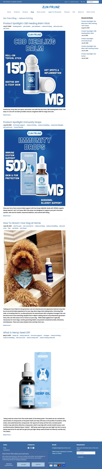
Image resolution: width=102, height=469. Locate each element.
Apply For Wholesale (54, 12)
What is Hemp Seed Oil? (16, 332)
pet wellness (36, 26)
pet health (26, 26)
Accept (23, 464)
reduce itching (47, 26)
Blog (32, 12)
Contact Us (6, 450)
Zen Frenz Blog (9, 18)
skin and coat (57, 26)
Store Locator (41, 12)
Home (9, 12)
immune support (36, 335)
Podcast (67, 12)
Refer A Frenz (91, 12)
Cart (84, 2)
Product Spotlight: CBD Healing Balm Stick (26, 23)
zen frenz (6, 28)
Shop (4, 448)
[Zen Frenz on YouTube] (33, 448)
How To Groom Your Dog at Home (22, 223)
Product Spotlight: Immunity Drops (22, 122)
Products (17, 12)
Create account (74, 2)
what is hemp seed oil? (47, 338)
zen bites (15, 228)
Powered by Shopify (59, 463)
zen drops (23, 228)
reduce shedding (43, 125)
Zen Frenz (50, 463)
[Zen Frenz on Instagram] (31, 448)
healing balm (17, 26)
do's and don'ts (28, 226)
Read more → (7, 115)
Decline (38, 464)
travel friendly (18, 127)
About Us (81, 12)
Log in (66, 2)
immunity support (19, 125)
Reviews (25, 12)
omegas (46, 335)
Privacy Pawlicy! (21, 460)
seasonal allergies (57, 125)
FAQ (74, 12)
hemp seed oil (24, 335)
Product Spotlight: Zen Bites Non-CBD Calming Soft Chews (89, 23)
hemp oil (15, 335)
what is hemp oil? (32, 338)
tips (9, 228)
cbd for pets (17, 226)
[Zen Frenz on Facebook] (28, 448)
